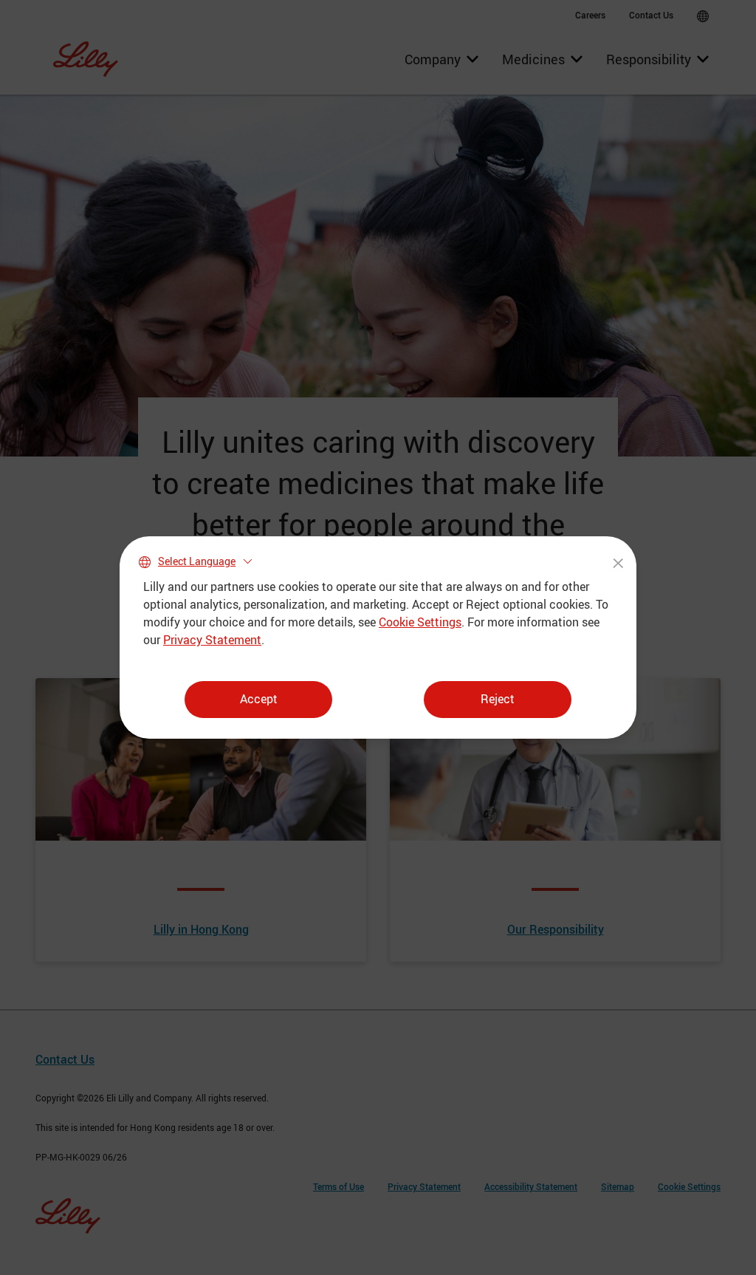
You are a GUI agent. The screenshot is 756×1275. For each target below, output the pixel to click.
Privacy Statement (212, 640)
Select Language (197, 561)
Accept (259, 699)
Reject (498, 699)
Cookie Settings (420, 622)
